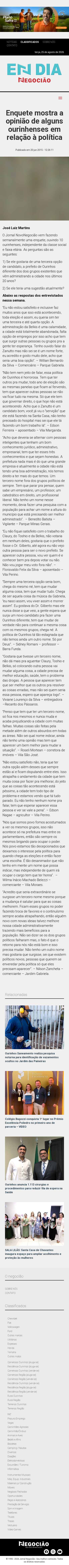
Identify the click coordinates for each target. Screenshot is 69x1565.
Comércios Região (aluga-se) (22, 1375)
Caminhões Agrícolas (18, 1427)
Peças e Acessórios (17, 1500)
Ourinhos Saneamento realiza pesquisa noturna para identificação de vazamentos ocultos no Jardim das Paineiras (32, 1057)
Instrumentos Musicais (19, 1475)
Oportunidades (15, 1496)
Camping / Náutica (17, 1448)
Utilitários (12, 1339)
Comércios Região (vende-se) (22, 1379)
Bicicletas (12, 1443)
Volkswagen (14, 1327)
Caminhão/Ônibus (17, 1431)
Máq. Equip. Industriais (19, 1479)
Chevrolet (12, 1318)
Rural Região (14, 1400)
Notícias (12, 42)
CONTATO (10, 1293)
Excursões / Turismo (18, 1464)
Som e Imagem (15, 1508)
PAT (9, 1414)
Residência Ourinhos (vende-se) (23, 1383)
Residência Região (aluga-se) (22, 1387)
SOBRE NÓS (11, 1288)
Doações (12, 1456)
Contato (12, 45)
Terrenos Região (16, 1408)
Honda (11, 1348)
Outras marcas (15, 1335)
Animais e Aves (15, 1435)
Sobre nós (49, 42)
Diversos (12, 1452)
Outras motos (14, 1356)
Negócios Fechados (17, 1491)
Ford (10, 1331)
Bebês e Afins (14, 1439)
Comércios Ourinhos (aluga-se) (23, 1362)
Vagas (11, 1422)
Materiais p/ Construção (19, 1483)
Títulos (11, 1517)
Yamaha (12, 1352)
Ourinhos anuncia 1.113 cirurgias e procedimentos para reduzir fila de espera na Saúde (33, 1188)
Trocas (11, 1521)
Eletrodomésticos (16, 1460)
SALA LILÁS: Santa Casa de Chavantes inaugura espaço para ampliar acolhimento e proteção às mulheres (33, 1254)
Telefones (12, 1512)
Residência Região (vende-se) (22, 1391)
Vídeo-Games (14, 1529)
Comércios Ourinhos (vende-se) (23, 1370)
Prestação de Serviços (18, 1504)
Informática (13, 1469)
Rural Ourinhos (15, 1396)
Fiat (9, 1322)
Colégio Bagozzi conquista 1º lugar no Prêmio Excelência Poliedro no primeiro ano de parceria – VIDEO (34, 1122)
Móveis (11, 1487)
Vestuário (12, 1525)
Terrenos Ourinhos (17, 1404)
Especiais (12, 1343)
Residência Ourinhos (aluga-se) (23, 1366)
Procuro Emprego (16, 1418)
